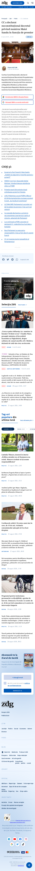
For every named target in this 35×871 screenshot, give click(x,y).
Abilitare (4, 783)
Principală (4, 18)
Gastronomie (6, 758)
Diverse (4, 732)
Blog (4, 747)
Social (4, 568)
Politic (16, 18)
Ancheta (4, 802)
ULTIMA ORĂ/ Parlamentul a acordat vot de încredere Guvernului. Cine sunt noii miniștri (18, 206)
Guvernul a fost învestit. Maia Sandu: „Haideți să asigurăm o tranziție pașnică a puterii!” (18, 174)
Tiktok (23, 844)
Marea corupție (19, 802)
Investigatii (6, 797)
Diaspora (5, 755)
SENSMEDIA (21, 865)
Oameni (19, 783)
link (6, 293)
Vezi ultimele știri (26, 420)
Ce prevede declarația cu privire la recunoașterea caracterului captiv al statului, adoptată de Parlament (17, 215)
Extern (30, 729)
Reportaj (11, 791)
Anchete (4, 791)
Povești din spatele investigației (12, 805)
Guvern (8, 429)
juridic (17, 763)
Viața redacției (22, 755)
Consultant (19, 761)
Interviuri (5, 551)
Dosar (9, 347)
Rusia (21, 429)
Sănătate (15, 752)
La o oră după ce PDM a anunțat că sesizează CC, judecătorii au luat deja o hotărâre (18, 224)
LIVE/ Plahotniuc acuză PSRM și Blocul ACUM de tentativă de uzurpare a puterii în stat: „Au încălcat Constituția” (18, 198)
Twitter (17, 844)
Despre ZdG (6, 712)
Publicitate (5, 715)
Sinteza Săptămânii (13, 368)
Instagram (26, 839)
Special (5, 778)
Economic (23, 729)
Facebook (20, 839)
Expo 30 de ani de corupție (17, 786)
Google (12, 844)
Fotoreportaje (28, 783)
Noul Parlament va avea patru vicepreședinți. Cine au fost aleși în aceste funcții (18, 232)
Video (4, 738)
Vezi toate (22, 305)
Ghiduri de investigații (9, 808)
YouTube (15, 839)
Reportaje (12, 783)
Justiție (4, 729)
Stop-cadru (24, 791)
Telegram (9, 839)
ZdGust (5, 769)
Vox (17, 791)
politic (23, 763)
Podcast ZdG (23, 752)
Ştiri (11, 18)
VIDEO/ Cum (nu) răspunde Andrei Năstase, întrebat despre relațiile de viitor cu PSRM (17, 183)
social (29, 763)
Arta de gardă (16, 758)
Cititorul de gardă (8, 761)
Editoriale (12, 755)
